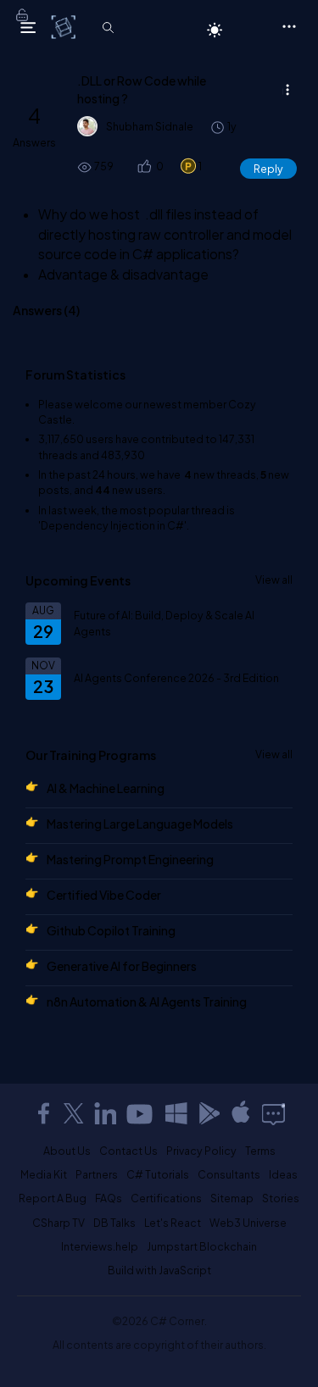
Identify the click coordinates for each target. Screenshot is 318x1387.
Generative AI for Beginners (122, 966)
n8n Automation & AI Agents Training (147, 1001)
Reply (268, 168)
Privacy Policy (201, 1150)
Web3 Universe (248, 1222)
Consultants (229, 1174)
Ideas (283, 1174)
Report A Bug (52, 1198)
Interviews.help (99, 1246)
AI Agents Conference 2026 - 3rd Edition (176, 678)
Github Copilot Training (111, 930)
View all (274, 579)
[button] (143, 166)
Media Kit (43, 1174)
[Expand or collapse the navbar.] (28, 27)
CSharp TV (58, 1222)
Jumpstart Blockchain (202, 1246)
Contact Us (128, 1150)
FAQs (108, 1198)
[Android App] (209, 1113)
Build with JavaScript (159, 1270)
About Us (67, 1150)
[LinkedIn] (105, 1113)
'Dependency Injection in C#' (112, 525)
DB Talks (114, 1222)
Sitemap (232, 1198)
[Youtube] (140, 1113)
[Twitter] (74, 1113)
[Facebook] (43, 1113)
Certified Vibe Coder (104, 894)
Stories (280, 1198)
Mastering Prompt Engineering (130, 859)
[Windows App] (176, 1113)
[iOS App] (241, 1113)
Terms (260, 1150)
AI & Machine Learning (106, 788)
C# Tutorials (157, 1174)
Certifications (166, 1198)
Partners (96, 1174)
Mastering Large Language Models (140, 823)
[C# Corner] (64, 26)
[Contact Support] (273, 1113)
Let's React (172, 1222)
